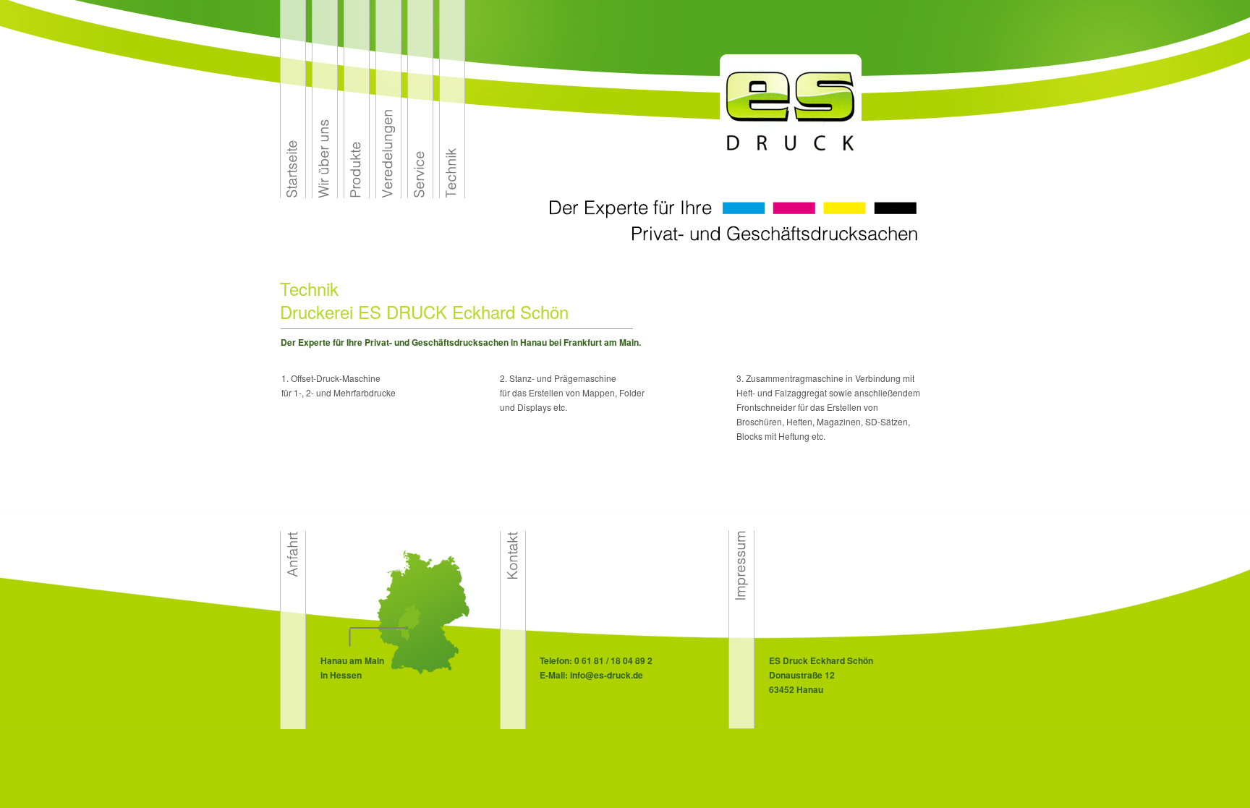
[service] (420, 194)
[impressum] (741, 724)
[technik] (452, 194)
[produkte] (357, 194)
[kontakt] (513, 725)
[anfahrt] (293, 725)
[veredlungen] (388, 194)
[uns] (325, 194)
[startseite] (293, 194)
